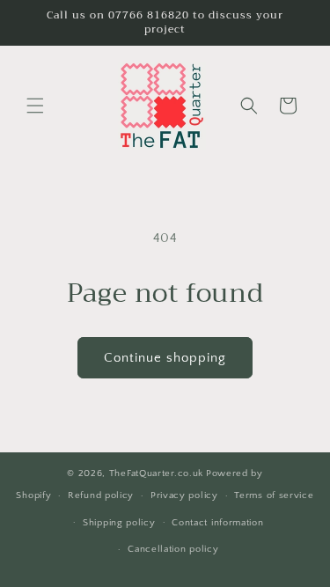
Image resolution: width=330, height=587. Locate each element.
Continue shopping (165, 357)
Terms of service (273, 495)
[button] (35, 105)
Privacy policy (184, 495)
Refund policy (101, 495)
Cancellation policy (173, 549)
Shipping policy (119, 522)
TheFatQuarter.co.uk (156, 473)
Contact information (217, 522)
